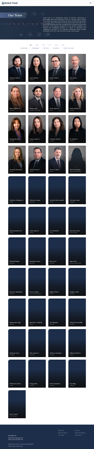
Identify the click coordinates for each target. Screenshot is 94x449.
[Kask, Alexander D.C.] (17, 221)
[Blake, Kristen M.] (17, 98)
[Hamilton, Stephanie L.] (17, 190)
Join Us (77, 430)
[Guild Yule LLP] (10, 3)
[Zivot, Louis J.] (17, 404)
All (31, 45)
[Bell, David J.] (77, 68)
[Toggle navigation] (90, 3)
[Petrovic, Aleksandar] (17, 282)
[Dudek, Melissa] (77, 98)
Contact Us (78, 435)
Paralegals (35, 48)
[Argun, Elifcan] (37, 68)
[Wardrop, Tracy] (17, 343)
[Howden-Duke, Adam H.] (57, 190)
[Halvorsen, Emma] (77, 160)
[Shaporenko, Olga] (17, 312)
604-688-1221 (12, 435)
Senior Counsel (69, 48)
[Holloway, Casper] (37, 190)
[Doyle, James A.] (57, 98)
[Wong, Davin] (37, 374)
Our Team (61, 435)
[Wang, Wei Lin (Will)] (77, 312)
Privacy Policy (11, 446)
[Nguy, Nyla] (77, 251)
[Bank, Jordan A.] (57, 68)
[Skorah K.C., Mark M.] (37, 312)
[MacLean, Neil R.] (77, 221)
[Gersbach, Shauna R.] (17, 160)
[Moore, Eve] (57, 251)
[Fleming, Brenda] (17, 129)
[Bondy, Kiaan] (37, 98)
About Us (61, 430)
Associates (24, 48)
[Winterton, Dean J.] (17, 374)
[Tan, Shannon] (57, 312)
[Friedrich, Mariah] (57, 129)
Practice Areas (62, 433)
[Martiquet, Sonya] (37, 251)
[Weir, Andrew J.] (37, 343)
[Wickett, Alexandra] (57, 343)
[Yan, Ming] (77, 374)
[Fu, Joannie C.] (77, 129)
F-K (43, 45)
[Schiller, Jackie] (77, 282)
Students (56, 48)
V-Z (63, 45)
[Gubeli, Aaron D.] (37, 160)
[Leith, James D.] (37, 221)
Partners (46, 48)
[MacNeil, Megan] (17, 251)
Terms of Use (19, 446)
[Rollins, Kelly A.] (57, 282)
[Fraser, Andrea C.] (37, 129)
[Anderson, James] (17, 68)
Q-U (56, 45)
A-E (37, 45)
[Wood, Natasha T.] (57, 374)
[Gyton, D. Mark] (57, 160)
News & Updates (80, 433)
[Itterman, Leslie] (77, 190)
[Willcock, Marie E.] (77, 343)
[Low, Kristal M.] (57, 221)
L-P (50, 45)
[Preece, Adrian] (37, 282)
